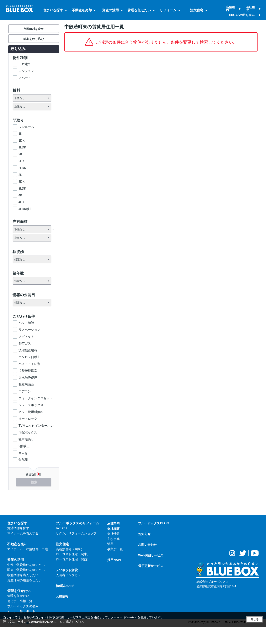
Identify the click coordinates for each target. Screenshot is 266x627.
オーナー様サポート (21, 611)
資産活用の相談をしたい (24, 580)
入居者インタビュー (70, 575)
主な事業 (113, 539)
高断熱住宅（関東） (70, 549)
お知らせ (144, 534)
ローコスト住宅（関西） (73, 559)
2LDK (22, 168)
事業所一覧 (115, 549)
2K (20, 154)
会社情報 (113, 533)
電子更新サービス (150, 566)
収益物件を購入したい (22, 575)
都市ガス (24, 343)
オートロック (27, 418)
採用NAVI (114, 560)
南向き (23, 453)
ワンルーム (26, 127)
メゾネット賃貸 (67, 570)
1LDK (22, 147)
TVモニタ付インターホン (36, 425)
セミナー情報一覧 (19, 601)
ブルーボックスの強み (22, 606)
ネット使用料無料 (30, 412)
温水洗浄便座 (27, 377)
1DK (21, 140)
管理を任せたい (139, 10)
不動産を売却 (82, 10)
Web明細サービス (150, 555)
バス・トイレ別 (29, 364)
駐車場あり (26, 439)
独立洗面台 (26, 384)
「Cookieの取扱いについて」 (43, 621)
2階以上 (24, 446)
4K (20, 195)
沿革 (110, 544)
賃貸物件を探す (18, 528)
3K (20, 174)
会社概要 (250, 9)
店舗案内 (230, 9)
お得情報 (62, 596)
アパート (24, 78)
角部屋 (23, 460)
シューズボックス (30, 405)
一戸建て (24, 64)
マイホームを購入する (22, 533)
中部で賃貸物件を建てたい (26, 565)
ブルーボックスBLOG (153, 523)
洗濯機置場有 (27, 350)
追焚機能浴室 (27, 370)
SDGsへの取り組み (242, 15)
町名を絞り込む (33, 38)
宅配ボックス (27, 432)
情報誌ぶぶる (65, 586)
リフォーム (168, 10)
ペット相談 (26, 323)
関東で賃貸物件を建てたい (26, 570)
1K (20, 133)
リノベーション (29, 329)
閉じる (255, 619)
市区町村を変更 (33, 29)
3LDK (22, 188)
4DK (21, 202)
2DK (21, 161)
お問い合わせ (147, 544)
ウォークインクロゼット (35, 398)
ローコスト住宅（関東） (73, 554)
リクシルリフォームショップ (76, 533)
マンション (26, 71)
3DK (21, 181)
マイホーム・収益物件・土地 (27, 549)
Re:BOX (61, 528)
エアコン (24, 391)
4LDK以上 (25, 209)
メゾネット (26, 336)
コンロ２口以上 (29, 357)
